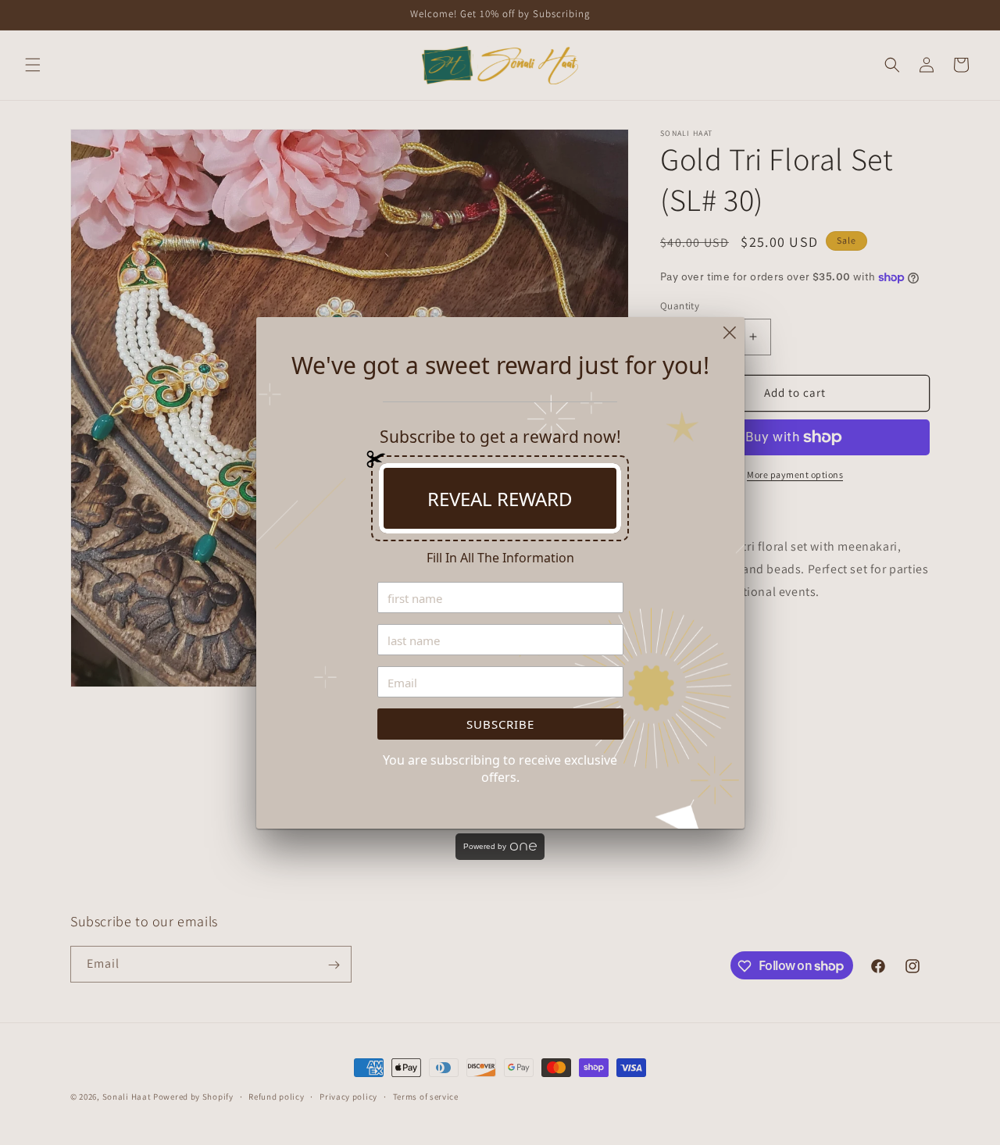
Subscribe (500, 724)
